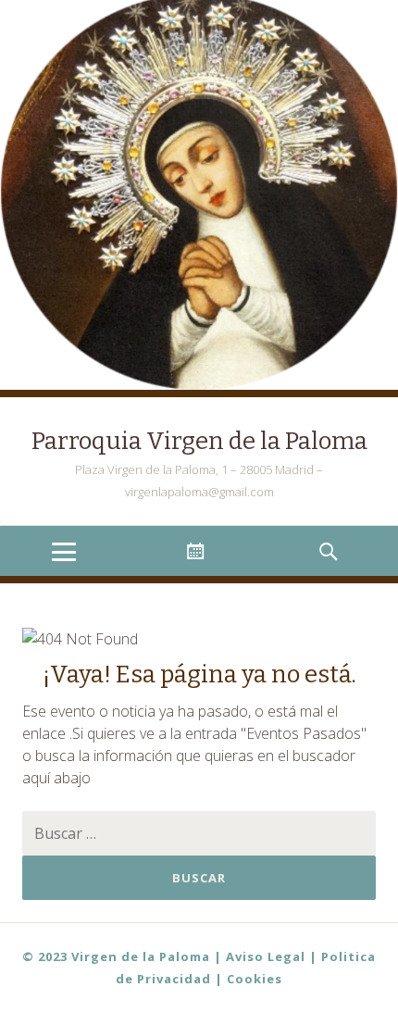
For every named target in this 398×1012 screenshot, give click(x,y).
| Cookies (248, 978)
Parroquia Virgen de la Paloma (199, 441)
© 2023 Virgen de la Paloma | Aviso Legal (163, 956)
